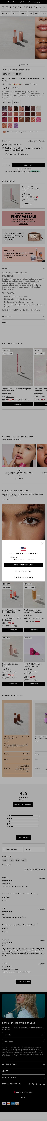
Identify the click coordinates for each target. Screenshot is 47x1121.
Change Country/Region (23, 577)
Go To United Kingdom (23, 571)
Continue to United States (23, 565)
